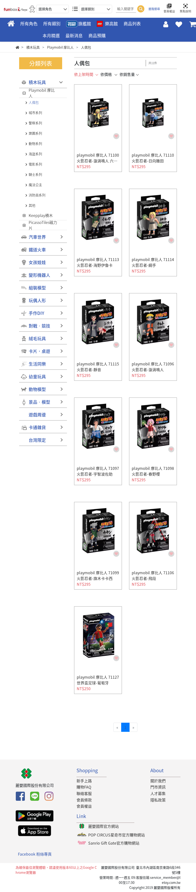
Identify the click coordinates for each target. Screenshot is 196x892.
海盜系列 (35, 153)
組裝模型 (37, 287)
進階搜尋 (154, 9)
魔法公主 (35, 184)
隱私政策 (158, 800)
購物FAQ (83, 787)
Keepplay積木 (41, 215)
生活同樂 (37, 364)
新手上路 (84, 781)
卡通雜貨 (37, 427)
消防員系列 (37, 195)
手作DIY (36, 313)
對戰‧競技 (39, 326)
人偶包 (34, 102)
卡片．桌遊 (39, 351)
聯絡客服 (84, 793)
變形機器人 (39, 275)
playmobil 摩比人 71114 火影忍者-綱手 (153, 262)
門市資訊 (158, 787)
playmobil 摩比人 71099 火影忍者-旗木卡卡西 (98, 575)
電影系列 (35, 164)
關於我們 (158, 781)
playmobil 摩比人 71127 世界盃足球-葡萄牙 (98, 680)
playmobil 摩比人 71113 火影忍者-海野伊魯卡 (98, 262)
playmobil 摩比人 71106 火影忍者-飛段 (153, 575)
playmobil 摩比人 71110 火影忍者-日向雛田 (153, 158)
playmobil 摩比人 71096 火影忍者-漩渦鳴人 (153, 366)
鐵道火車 (37, 249)
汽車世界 (37, 237)
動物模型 (37, 389)
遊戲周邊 (37, 414)
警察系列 (35, 122)
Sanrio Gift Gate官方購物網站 (113, 843)
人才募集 (158, 793)
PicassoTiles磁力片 (43, 225)
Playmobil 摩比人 (42, 93)
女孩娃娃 (37, 262)
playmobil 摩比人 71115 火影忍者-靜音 (98, 366)
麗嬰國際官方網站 (103, 826)
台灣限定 (37, 440)
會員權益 (84, 806)
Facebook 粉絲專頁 (35, 854)
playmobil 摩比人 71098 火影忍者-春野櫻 (153, 471)
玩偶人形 (37, 300)
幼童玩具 (37, 376)
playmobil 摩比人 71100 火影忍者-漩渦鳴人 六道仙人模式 (98, 160)
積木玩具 (37, 82)
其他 (32, 205)
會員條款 (84, 800)
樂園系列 (35, 133)
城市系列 (35, 112)
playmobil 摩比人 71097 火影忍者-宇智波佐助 (98, 471)
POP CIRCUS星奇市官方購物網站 (116, 835)
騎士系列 (35, 174)
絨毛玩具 (37, 338)
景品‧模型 (39, 402)
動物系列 (35, 143)
